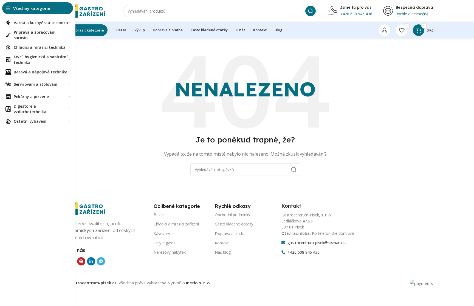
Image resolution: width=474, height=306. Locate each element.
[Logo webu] (84, 10)
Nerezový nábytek (170, 252)
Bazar (159, 214)
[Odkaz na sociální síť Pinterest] (81, 261)
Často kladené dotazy (234, 224)
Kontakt (222, 242)
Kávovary (162, 233)
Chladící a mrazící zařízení (176, 224)
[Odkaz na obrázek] (84, 208)
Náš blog (223, 252)
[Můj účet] (384, 30)
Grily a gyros (165, 242)
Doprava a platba (230, 233)
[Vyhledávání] (310, 11)
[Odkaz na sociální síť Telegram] (101, 261)
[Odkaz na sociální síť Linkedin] (91, 261)
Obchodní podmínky (232, 214)
